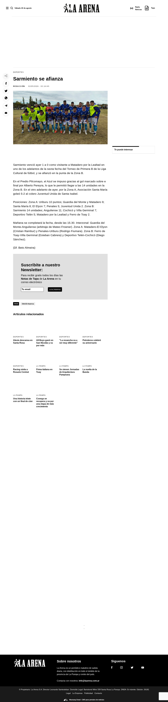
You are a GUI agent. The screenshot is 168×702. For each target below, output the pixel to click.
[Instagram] (121, 668)
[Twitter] (132, 668)
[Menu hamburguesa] (7, 8)
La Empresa (77, 693)
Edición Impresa (28, 304)
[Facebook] (111, 668)
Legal (68, 693)
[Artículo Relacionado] (23, 326)
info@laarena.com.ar (89, 681)
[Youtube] (142, 668)
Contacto (98, 693)
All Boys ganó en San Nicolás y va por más (44, 343)
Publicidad (88, 693)
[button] (6, 83)
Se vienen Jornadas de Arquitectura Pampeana (69, 372)
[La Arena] (81, 8)
